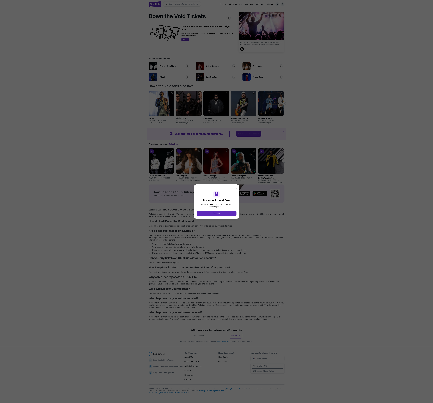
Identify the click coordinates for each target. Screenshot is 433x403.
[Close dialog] (236, 188)
